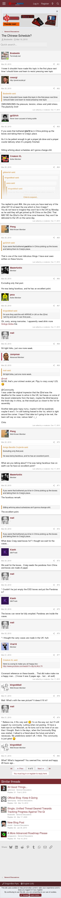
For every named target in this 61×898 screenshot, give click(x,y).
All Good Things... (17, 787)
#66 (58, 278)
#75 (58, 609)
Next (40, 768)
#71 (58, 485)
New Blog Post (16, 822)
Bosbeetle (8, 39)
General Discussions (23, 790)
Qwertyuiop (12, 800)
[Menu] (4, 3)
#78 (58, 696)
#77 (58, 655)
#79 (58, 717)
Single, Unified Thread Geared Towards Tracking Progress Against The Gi (30, 810)
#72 (58, 529)
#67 (58, 305)
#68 (58, 344)
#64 (58, 167)
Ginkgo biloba (7, 323)
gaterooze (11, 790)
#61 (58, 64)
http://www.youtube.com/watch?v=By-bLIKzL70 (23, 666)
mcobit (10, 825)
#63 (58, 126)
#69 (58, 365)
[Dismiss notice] (56, 11)
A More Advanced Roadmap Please (27, 833)
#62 (58, 88)
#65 (58, 237)
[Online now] (7, 58)
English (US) (28, 883)
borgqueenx (12, 836)
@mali (4, 378)
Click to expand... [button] (30, 197)
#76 (58, 633)
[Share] (54, 64)
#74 (58, 585)
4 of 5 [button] (30, 768)
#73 (58, 560)
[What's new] (52, 3)
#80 (58, 756)
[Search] (57, 3)
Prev (21, 768)
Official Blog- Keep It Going (23, 797)
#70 (58, 442)
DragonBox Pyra (11, 883)
